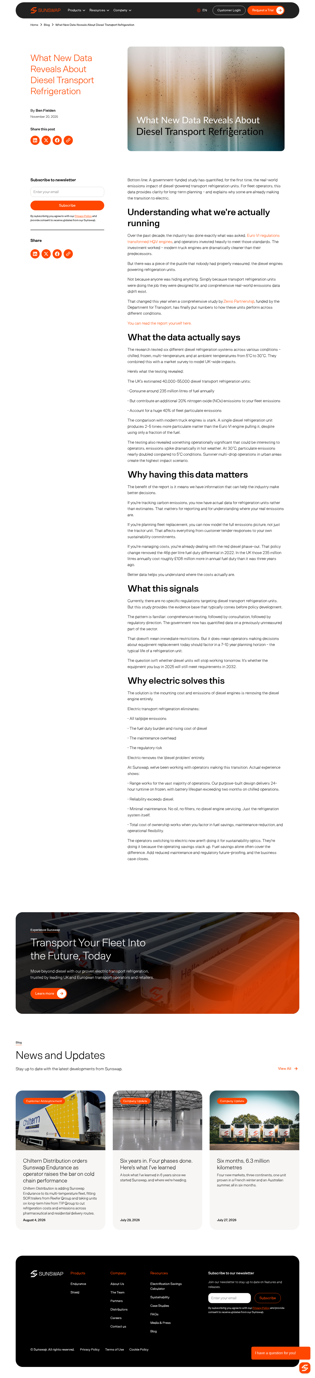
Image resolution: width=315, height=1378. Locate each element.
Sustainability (159, 1297)
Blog (153, 1331)
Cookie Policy (139, 1350)
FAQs (154, 1314)
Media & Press (160, 1323)
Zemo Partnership (238, 301)
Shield (75, 1292)
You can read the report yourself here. (160, 323)
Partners (116, 1301)
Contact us (118, 1326)
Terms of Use (114, 1350)
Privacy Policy (90, 1350)
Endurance (78, 1284)
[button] (77, 10)
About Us (117, 1284)
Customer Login (229, 10)
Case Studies (159, 1306)
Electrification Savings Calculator (166, 1286)
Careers (116, 1318)
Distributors (119, 1309)
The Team (117, 1292)
